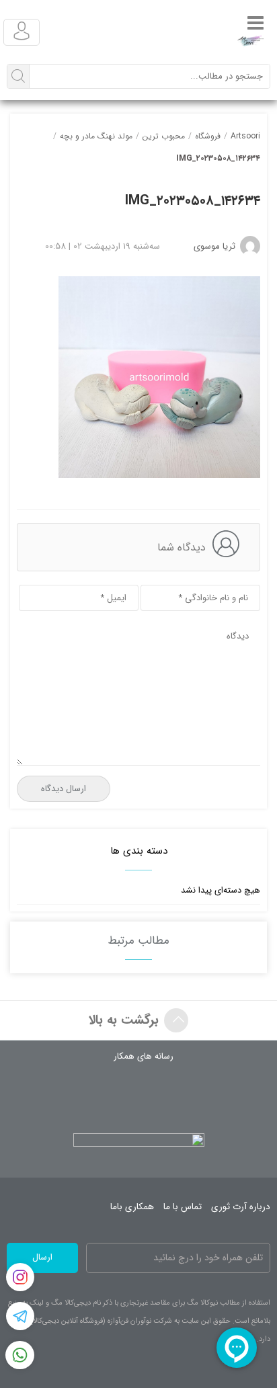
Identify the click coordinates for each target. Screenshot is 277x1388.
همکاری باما (132, 1207)
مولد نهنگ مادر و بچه (96, 136)
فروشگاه (208, 136)
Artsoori (245, 136)
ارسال (42, 1257)
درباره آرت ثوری (240, 1207)
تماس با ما (182, 1207)
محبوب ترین (164, 136)
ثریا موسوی (214, 246)
